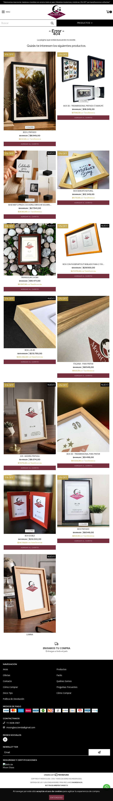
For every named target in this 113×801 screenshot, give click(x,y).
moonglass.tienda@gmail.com (20, 727)
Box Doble (30, 536)
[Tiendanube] (56, 776)
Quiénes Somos (64, 681)
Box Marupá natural (83, 191)
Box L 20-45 (30, 350)
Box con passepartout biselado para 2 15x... (83, 264)
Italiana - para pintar (83, 364)
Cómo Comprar (10, 687)
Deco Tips (8, 693)
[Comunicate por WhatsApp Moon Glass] (106, 787)
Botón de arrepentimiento (56, 785)
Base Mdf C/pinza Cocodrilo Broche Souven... (29, 205)
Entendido (56, 797)
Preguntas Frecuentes (66, 687)
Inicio (5, 669)
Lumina (29, 634)
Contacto (7, 681)
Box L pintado (29, 132)
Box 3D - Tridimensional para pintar (83, 454)
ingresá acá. (77, 782)
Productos (61, 669)
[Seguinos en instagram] (5, 739)
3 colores (83, 101)
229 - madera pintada (30, 456)
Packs (59, 675)
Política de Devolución (13, 698)
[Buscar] (52, 23)
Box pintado (83, 529)
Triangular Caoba (29, 277)
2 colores (30, 127)
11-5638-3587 (13, 722)
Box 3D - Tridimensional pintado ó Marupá (83, 106)
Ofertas (6, 675)
